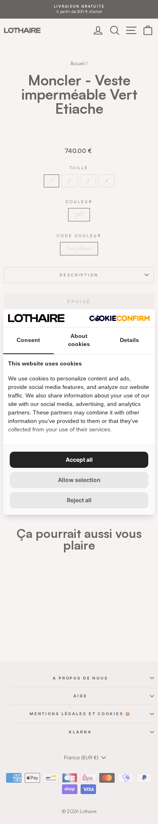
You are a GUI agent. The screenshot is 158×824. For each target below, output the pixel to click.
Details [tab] (129, 340)
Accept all (79, 459)
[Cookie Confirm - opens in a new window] (119, 318)
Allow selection (79, 479)
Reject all (79, 500)
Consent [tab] (28, 340)
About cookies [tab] (79, 340)
